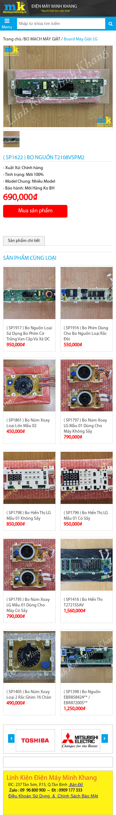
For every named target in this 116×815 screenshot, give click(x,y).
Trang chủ (12, 39)
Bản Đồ (76, 785)
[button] (11, 738)
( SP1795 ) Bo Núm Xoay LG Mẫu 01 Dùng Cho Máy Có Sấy (28, 605)
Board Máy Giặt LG (80, 39)
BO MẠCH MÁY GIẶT (42, 39)
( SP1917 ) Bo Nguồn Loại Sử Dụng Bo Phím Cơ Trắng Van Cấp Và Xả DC (29, 334)
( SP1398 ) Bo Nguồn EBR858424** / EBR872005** (82, 697)
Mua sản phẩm (35, 211)
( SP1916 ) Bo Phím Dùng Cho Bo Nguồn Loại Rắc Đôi (86, 334)
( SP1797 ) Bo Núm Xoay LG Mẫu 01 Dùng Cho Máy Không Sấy (85, 426)
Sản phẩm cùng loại (29, 258)
